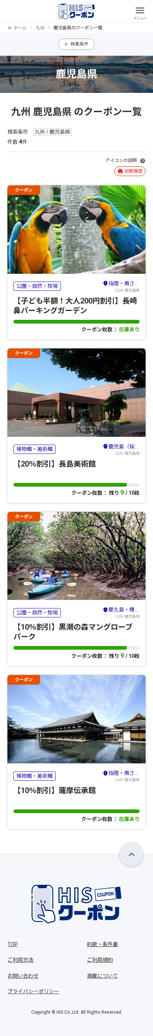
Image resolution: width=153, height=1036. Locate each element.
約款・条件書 (102, 944)
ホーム (20, 27)
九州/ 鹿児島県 (124, 286)
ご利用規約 (100, 960)
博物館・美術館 (34, 449)
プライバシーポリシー (33, 991)
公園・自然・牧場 (37, 286)
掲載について (102, 976)
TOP (12, 944)
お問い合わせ (23, 976)
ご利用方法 (20, 960)
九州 (40, 27)
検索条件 (79, 43)
